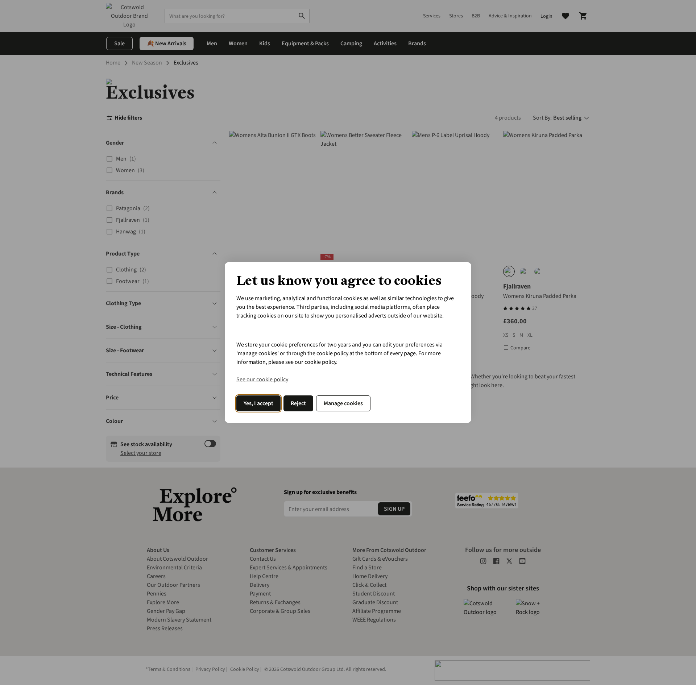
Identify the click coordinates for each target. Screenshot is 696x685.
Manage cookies (343, 403)
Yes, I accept (258, 403)
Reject (298, 403)
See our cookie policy (262, 379)
